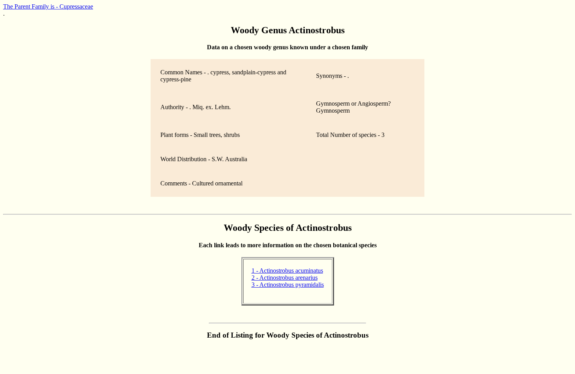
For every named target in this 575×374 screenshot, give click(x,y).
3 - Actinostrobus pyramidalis (288, 284)
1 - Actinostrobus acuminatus (287, 270)
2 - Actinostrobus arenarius (285, 277)
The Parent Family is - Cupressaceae (48, 6)
